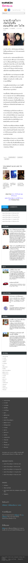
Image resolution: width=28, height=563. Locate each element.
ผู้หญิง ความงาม (5, 372)
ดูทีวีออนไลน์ (4, 367)
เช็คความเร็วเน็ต (7, 488)
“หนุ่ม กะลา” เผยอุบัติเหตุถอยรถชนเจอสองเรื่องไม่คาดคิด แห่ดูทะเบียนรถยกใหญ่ (17, 247)
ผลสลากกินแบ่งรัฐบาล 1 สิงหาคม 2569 (10, 215)
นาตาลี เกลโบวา (12, 157)
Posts (5, 207)
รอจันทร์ (11, 305)
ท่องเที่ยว (4, 368)
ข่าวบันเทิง (12, 28)
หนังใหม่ (4, 380)
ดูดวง (3, 365)
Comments (13, 207)
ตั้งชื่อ (3, 528)
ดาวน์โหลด (4, 363)
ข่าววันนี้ (4, 358)
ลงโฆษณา (6, 485)
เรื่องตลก (4, 386)
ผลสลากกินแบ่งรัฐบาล (6, 370)
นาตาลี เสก (20, 157)
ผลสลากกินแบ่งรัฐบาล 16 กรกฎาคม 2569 (10, 217)
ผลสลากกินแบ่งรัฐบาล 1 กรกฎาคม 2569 (10, 219)
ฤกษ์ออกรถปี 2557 (14, 282)
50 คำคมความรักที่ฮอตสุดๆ (16, 296)
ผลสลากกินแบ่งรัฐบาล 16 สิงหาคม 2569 (10, 213)
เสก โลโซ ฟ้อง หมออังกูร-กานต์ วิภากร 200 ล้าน (21, 184)
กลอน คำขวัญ (5, 356)
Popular (6, 210)
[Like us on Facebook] (8, 10)
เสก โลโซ (6, 159)
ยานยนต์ (4, 375)
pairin (6, 28)
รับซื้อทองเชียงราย (12, 505)
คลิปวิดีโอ (4, 361)
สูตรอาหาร (4, 379)
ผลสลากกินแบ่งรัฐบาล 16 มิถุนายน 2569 (10, 221)
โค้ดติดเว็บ (6, 494)
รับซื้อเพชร (4, 505)
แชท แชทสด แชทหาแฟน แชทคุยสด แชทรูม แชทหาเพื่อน (15, 491)
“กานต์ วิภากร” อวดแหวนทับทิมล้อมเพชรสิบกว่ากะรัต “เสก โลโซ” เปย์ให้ (6, 186)
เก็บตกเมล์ (4, 384)
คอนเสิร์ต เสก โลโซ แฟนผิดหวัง (13, 184)
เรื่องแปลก (4, 389)
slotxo (19, 505)
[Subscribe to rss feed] (5, 10)
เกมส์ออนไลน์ (5, 382)
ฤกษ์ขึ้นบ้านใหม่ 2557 (14, 270)
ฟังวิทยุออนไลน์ (5, 373)
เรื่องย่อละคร (4, 387)
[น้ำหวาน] (7, 6)
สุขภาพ (3, 377)
